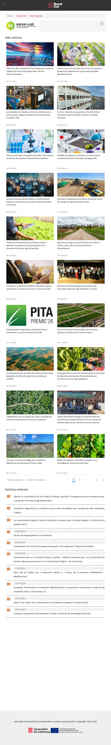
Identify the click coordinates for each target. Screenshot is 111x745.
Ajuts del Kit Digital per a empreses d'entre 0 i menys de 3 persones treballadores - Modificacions (59, 572)
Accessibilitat (30, 721)
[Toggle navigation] (4, 4)
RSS (73, 721)
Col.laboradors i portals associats (54, 721)
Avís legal (18, 721)
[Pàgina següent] (102, 480)
